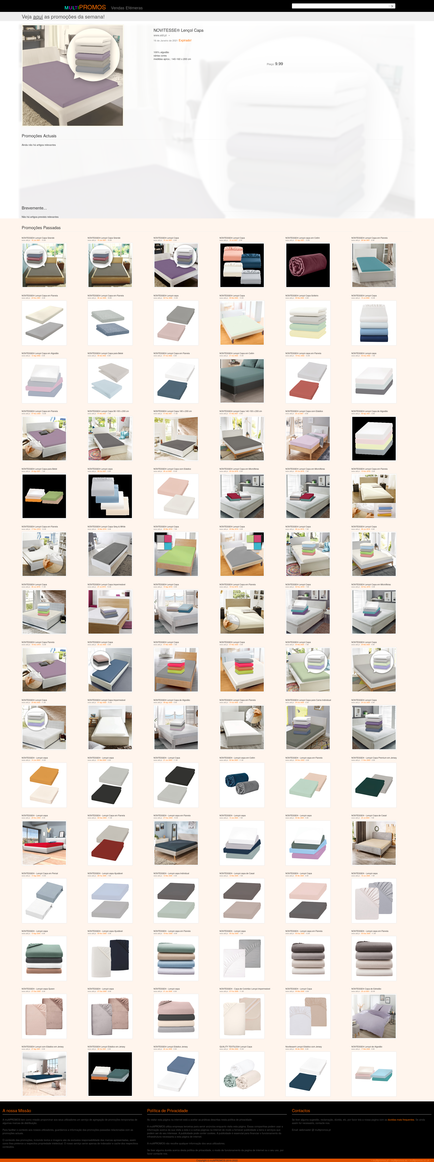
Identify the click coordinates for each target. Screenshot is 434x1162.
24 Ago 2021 (36, 471)
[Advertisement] (323, 48)
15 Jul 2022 (365, 298)
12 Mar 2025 (167, 876)
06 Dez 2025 (233, 933)
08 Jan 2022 (101, 298)
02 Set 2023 (233, 760)
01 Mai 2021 (101, 413)
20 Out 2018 (233, 471)
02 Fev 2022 (167, 298)
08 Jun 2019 (299, 529)
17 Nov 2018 (36, 529)
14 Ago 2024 (36, 876)
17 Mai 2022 (365, 1049)
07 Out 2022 (167, 356)
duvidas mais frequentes (401, 1119)
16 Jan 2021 (36, 240)
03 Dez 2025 (299, 933)
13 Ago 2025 (36, 933)
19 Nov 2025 (167, 933)
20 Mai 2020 (299, 644)
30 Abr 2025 (299, 876)
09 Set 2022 (101, 356)
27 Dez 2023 (167, 818)
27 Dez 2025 (36, 991)
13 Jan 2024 (233, 818)
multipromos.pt (381, 1160)
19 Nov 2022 (299, 356)
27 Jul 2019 (101, 587)
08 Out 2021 (101, 471)
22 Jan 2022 (167, 1049)
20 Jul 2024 (365, 818)
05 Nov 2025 (101, 933)
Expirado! (185, 40)
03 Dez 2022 (365, 356)
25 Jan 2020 (101, 644)
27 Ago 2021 (36, 1049)
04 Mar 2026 (299, 991)
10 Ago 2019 (167, 587)
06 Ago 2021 (365, 413)
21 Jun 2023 (167, 760)
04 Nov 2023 (299, 760)
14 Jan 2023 (36, 760)
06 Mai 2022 (233, 298)
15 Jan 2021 (101, 240)
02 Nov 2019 (299, 587)
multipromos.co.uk (419, 1160)
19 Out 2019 (233, 587)
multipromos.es (399, 1160)
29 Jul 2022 (167, 471)
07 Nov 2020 (36, 413)
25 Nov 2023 (36, 818)
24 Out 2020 (299, 702)
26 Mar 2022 (233, 1049)
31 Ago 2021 (299, 240)
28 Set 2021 (365, 240)
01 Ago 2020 (101, 702)
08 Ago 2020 (167, 702)
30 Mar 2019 (167, 529)
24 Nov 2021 (36, 298)
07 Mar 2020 (167, 644)
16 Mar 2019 (101, 529)
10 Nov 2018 (365, 471)
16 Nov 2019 (36, 644)
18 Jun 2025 (365, 876)
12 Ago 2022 (36, 356)
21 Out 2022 (233, 356)
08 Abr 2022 (299, 1049)
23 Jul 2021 (299, 413)
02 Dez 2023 (101, 818)
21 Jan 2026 (167, 991)
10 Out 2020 (233, 702)
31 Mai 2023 (101, 760)
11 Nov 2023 (365, 760)
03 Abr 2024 (299, 818)
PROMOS (92, 6)
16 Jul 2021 (233, 240)
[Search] (392, 5)
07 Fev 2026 (233, 991)
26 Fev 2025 (101, 876)
